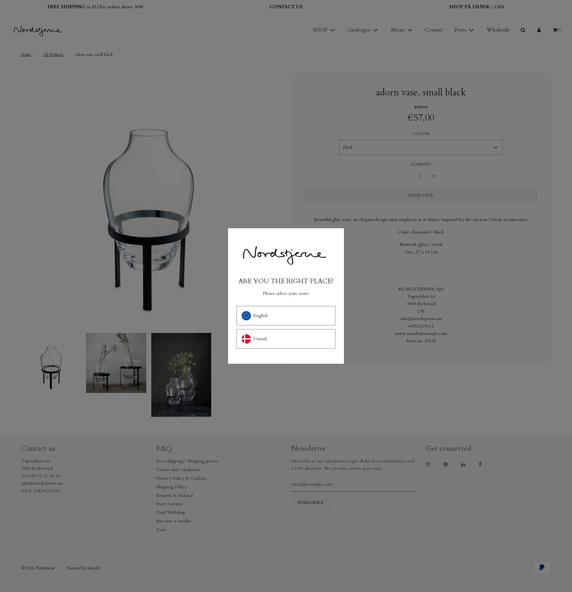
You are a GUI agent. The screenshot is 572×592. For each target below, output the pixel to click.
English (260, 315)
